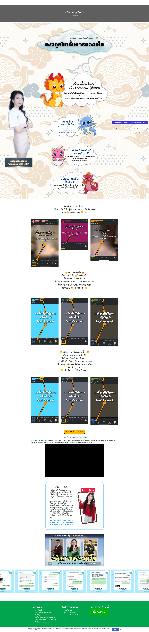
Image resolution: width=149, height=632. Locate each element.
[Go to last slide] (1, 581)
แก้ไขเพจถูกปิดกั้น (74, 12)
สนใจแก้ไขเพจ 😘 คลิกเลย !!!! (74, 432)
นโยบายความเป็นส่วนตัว (82, 628)
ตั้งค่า (36, 630)
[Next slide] (148, 581)
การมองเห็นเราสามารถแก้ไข (41, 441)
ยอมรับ (115, 629)
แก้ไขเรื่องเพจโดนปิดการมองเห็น (74, 437)
